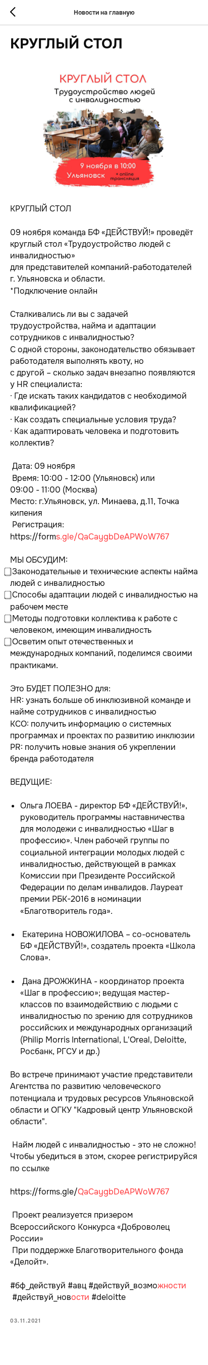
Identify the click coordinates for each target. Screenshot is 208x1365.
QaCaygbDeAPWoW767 (123, 1191)
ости (80, 1297)
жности (172, 1285)
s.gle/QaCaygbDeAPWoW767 (112, 536)
